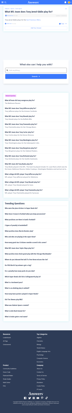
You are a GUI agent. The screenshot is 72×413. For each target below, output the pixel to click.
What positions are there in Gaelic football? (20, 220)
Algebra (39, 337)
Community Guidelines (9, 369)
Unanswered (7, 344)
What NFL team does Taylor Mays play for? (19, 248)
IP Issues (39, 389)
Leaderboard (7, 337)
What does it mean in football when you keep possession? (25, 214)
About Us (39, 369)
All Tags (5, 341)
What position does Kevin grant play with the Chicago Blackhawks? (28, 254)
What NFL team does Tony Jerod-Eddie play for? (28, 11)
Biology (39, 344)
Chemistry (40, 341)
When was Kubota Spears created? (17, 305)
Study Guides (7, 379)
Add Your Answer (36, 28)
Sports (12, 8)
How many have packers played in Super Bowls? (21, 294)
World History (41, 348)
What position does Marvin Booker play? (19, 231)
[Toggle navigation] (2, 2)
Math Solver (6, 382)
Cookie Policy (41, 386)
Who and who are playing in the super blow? (20, 237)
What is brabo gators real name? (16, 317)
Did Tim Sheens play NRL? (14, 300)
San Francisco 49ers (33, 20)
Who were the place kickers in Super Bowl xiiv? (21, 208)
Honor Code (6, 372)
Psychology (40, 355)
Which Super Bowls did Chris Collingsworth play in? (23, 277)
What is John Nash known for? (15, 311)
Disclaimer (40, 382)
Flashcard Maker (8, 375)
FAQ (4, 386)
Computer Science (42, 358)
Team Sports (18, 8)
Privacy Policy (41, 379)
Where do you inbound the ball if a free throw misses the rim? (26, 260)
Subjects (7, 8)
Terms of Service (42, 375)
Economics (40, 362)
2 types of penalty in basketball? (16, 225)
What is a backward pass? (14, 282)
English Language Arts (43, 351)
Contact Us (40, 372)
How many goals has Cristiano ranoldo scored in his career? (26, 242)
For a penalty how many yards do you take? (20, 271)
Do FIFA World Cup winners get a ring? (18, 265)
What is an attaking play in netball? (17, 288)
